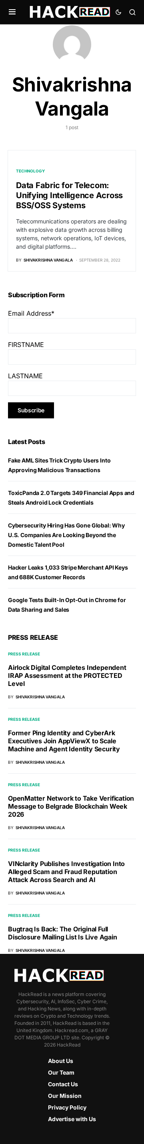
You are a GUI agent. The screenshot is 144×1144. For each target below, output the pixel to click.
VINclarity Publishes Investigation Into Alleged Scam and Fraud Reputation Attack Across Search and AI (66, 872)
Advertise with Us (72, 1119)
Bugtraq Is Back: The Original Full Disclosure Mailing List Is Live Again (62, 933)
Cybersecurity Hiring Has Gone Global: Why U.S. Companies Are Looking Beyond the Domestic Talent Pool (66, 535)
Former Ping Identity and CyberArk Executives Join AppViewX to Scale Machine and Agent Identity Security (64, 741)
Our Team (61, 1072)
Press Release (24, 653)
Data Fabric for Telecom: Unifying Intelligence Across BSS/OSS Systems (69, 195)
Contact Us (63, 1084)
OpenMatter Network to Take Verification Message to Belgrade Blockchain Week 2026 (71, 806)
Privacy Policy (67, 1107)
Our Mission (65, 1095)
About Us (60, 1060)
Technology (30, 170)
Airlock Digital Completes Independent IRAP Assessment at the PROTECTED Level (67, 675)
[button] (12, 12)
